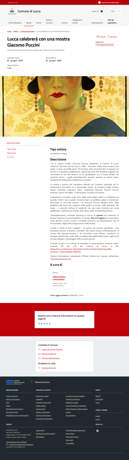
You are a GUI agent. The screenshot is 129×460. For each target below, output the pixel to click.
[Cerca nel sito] (118, 11)
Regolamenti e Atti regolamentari (17, 415)
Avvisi (97, 402)
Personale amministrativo (14, 409)
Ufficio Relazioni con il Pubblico (16, 442)
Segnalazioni (40, 437)
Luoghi (98, 416)
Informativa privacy (72, 437)
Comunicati (99, 399)
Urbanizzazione (97, 22)
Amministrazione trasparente (75, 430)
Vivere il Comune (49, 21)
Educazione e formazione (44, 418)
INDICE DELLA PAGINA (13, 143)
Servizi (38, 22)
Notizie (98, 396)
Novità (28, 22)
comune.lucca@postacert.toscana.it (21, 444)
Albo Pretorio (70, 433)
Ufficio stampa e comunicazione (59, 278)
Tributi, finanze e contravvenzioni (77, 409)
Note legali (69, 440)
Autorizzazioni (40, 409)
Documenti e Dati (12, 412)
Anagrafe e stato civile (43, 402)
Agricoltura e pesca (42, 396)
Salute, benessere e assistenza (76, 406)
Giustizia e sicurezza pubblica (75, 396)
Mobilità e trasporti (72, 402)
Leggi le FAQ (40, 430)
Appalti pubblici (41, 406)
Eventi (98, 419)
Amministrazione (14, 22)
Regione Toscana (13, 2)
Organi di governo (12, 396)
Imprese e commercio (73, 399)
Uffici (7, 402)
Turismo (65, 22)
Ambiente (39, 399)
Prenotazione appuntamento (45, 433)
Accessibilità (70, 443)
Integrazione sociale (77, 21)
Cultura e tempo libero (43, 415)
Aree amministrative (13, 399)
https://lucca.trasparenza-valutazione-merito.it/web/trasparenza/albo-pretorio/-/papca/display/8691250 (81, 250)
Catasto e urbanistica (43, 412)
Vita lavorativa (70, 415)
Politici (8, 406)
